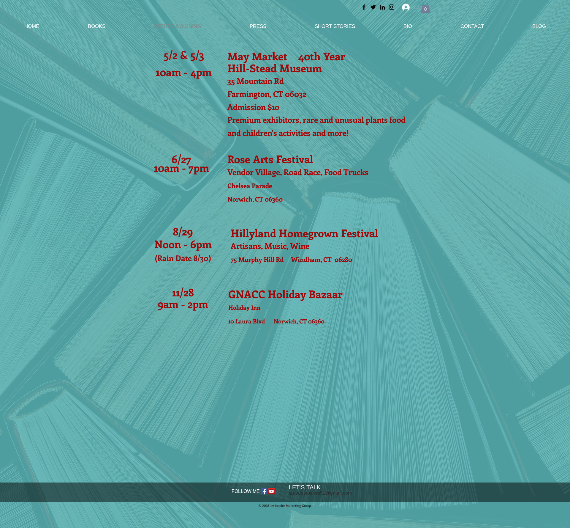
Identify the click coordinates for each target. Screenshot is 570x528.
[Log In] (404, 7)
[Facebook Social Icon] (264, 491)
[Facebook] (364, 7)
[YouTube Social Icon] (271, 491)
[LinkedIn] (382, 7)
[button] (425, 7)
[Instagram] (391, 7)
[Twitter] (373, 7)
